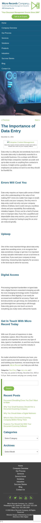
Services (5, 38)
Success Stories (8, 58)
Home (4, 23)
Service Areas (20, 476)
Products (5, 48)
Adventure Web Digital (20, 517)
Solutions (5, 43)
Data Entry (12, 370)
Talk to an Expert (20, 16)
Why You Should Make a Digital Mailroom (20, 413)
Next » (37, 120)
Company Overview (9, 28)
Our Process (6, 33)
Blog (3, 63)
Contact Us (6, 69)
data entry (24, 370)
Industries (5, 53)
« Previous (5, 120)
